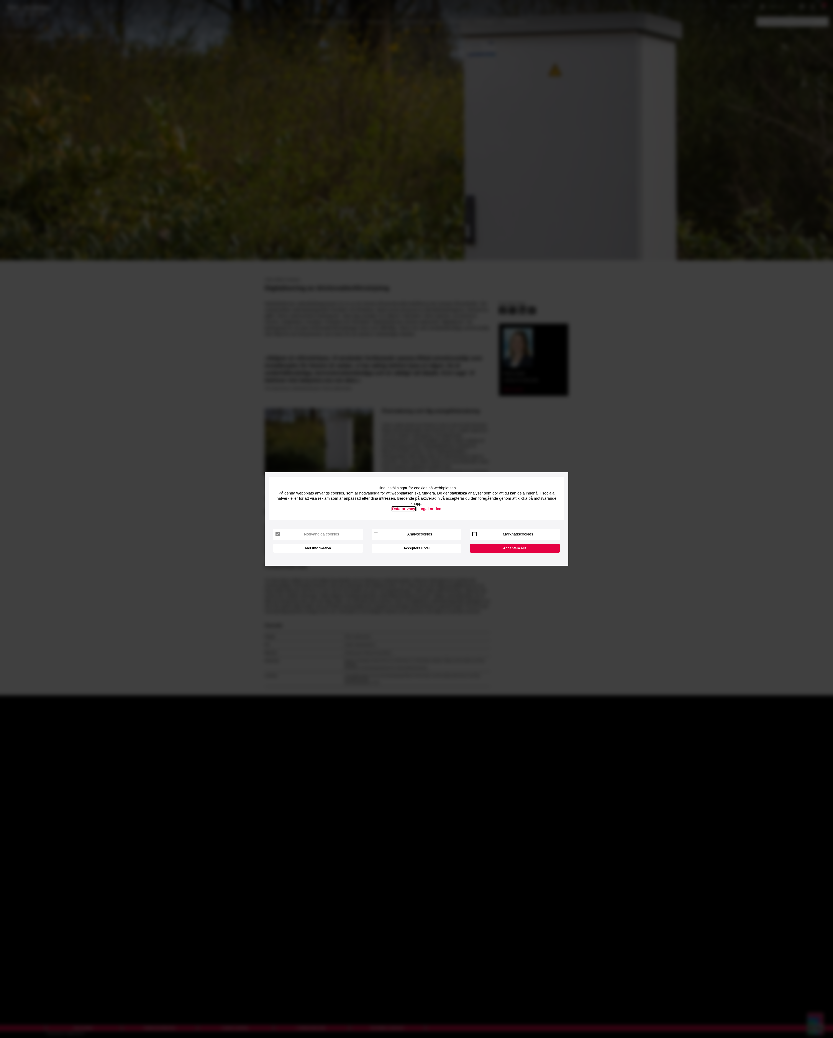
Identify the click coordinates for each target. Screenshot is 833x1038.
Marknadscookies (518, 534)
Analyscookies (419, 534)
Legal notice (429, 509)
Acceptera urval (416, 548)
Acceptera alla (514, 548)
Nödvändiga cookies (321, 534)
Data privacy (403, 509)
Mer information (318, 548)
